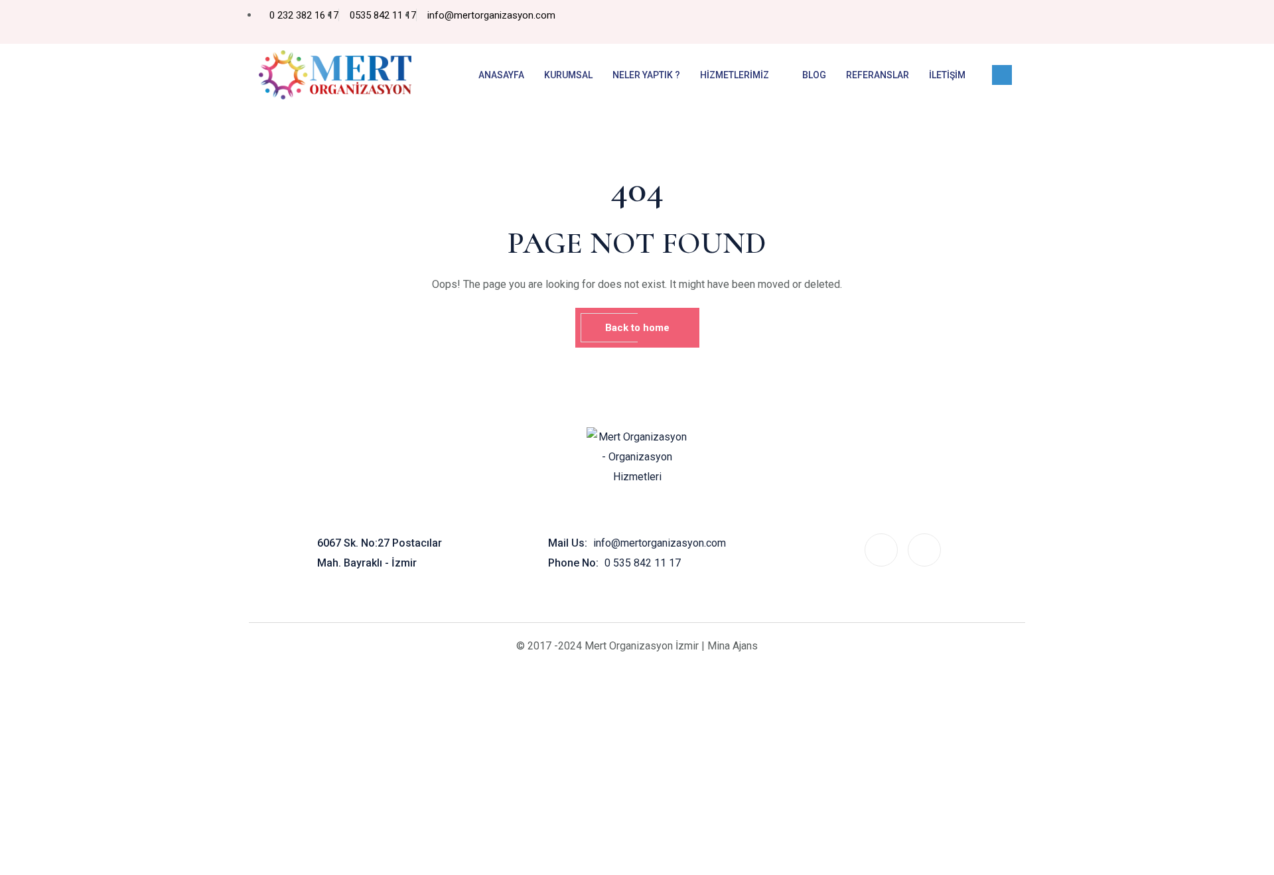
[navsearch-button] (1002, 75)
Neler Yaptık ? (646, 75)
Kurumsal (568, 75)
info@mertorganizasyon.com (659, 543)
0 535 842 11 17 (642, 563)
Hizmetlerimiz (734, 75)
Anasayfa (501, 75)
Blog (814, 75)
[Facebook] (975, 23)
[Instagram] (1001, 23)
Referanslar (877, 75)
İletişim (947, 75)
